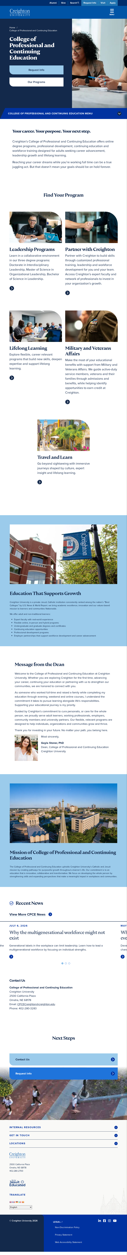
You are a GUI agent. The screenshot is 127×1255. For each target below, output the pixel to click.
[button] (63, 1127)
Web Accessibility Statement (68, 1242)
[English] (11, 1203)
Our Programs (36, 82)
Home (12, 27)
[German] (17, 1203)
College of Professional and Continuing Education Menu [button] (50, 113)
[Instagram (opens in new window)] (109, 1220)
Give (63, 2)
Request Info (89, 2)
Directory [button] (36, 74)
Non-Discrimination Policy (67, 1227)
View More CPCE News (27, 914)
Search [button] (73, 2)
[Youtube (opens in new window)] (115, 1220)
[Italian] (20, 1203)
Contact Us (22, 1059)
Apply (113, 2)
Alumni (53, 2)
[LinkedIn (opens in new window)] (99, 1220)
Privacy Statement (63, 1234)
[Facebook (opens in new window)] (104, 1220)
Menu (111, 14)
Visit (103, 2)
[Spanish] (23, 1203)
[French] (14, 1203)
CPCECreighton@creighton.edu (36, 1004)
